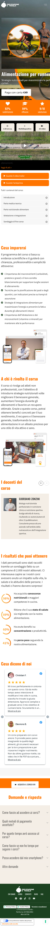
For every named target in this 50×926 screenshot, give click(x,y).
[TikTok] (25, 898)
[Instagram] (29, 898)
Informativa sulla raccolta (10, 924)
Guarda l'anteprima (14, 183)
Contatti (28, 894)
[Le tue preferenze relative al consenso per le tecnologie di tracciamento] (45, 921)
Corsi (20, 894)
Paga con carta (16, 92)
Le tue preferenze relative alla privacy (20, 921)
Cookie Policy (24, 907)
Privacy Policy (11, 907)
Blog (36, 894)
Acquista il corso (25, 784)
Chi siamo (11, 894)
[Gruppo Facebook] (20, 898)
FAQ (42, 894)
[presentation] (41, 483)
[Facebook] (16, 898)
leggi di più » (6, 167)
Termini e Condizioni (39, 907)
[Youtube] (34, 898)
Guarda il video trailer (15, 176)
